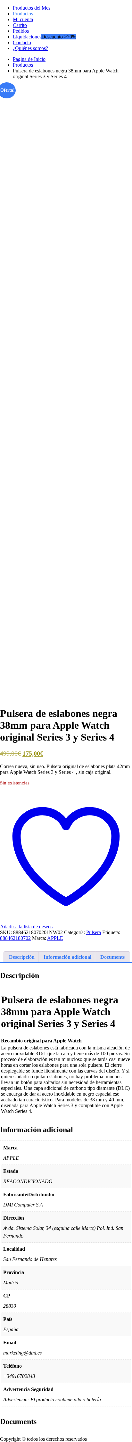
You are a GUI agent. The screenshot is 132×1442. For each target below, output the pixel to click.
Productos (23, 13)
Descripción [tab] (22, 957)
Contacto (22, 42)
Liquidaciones (27, 36)
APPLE (55, 938)
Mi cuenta (23, 19)
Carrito (20, 25)
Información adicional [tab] (67, 957)
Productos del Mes (31, 8)
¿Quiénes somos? (30, 48)
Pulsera (93, 932)
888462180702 (15, 938)
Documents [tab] (112, 957)
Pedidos (21, 31)
